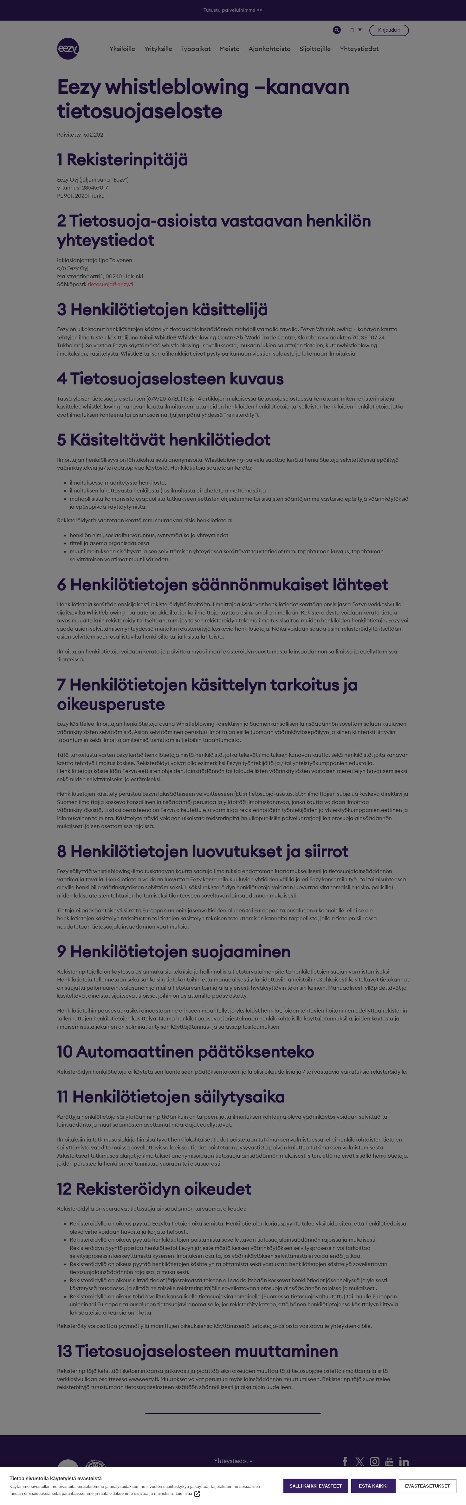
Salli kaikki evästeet (316, 1486)
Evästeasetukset (427, 1486)
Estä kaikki (373, 1486)
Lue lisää (184, 1493)
